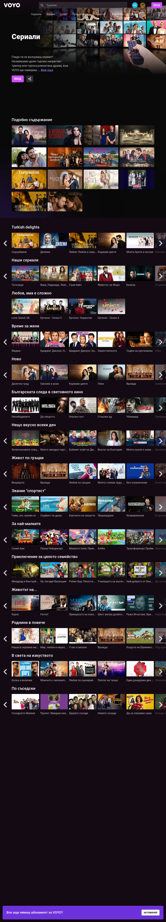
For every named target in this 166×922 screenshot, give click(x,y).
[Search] (42, 5)
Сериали (36, 14)
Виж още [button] (47, 70)
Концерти (99, 14)
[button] (5, 243)
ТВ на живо (117, 14)
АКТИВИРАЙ (150, 912)
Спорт (63, 14)
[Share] (29, 78)
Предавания (80, 14)
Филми (51, 14)
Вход (157, 5)
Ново (132, 14)
